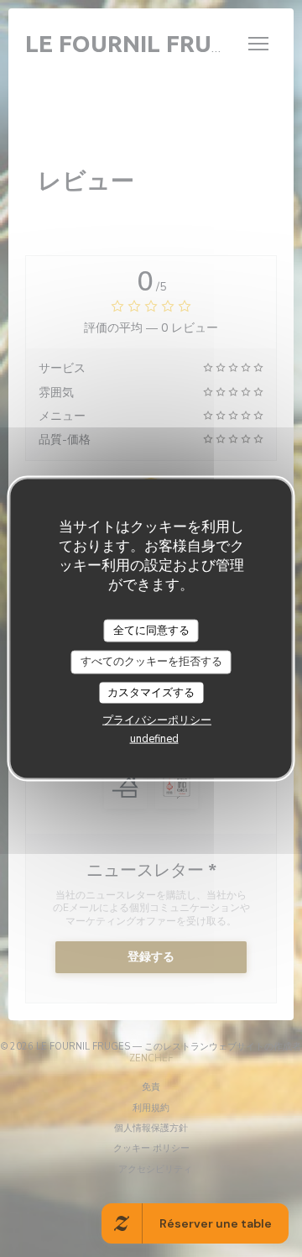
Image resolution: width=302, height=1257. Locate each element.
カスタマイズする (151, 691)
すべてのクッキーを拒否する (151, 661)
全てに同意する (151, 629)
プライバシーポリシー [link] (156, 720)
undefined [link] (154, 738)
